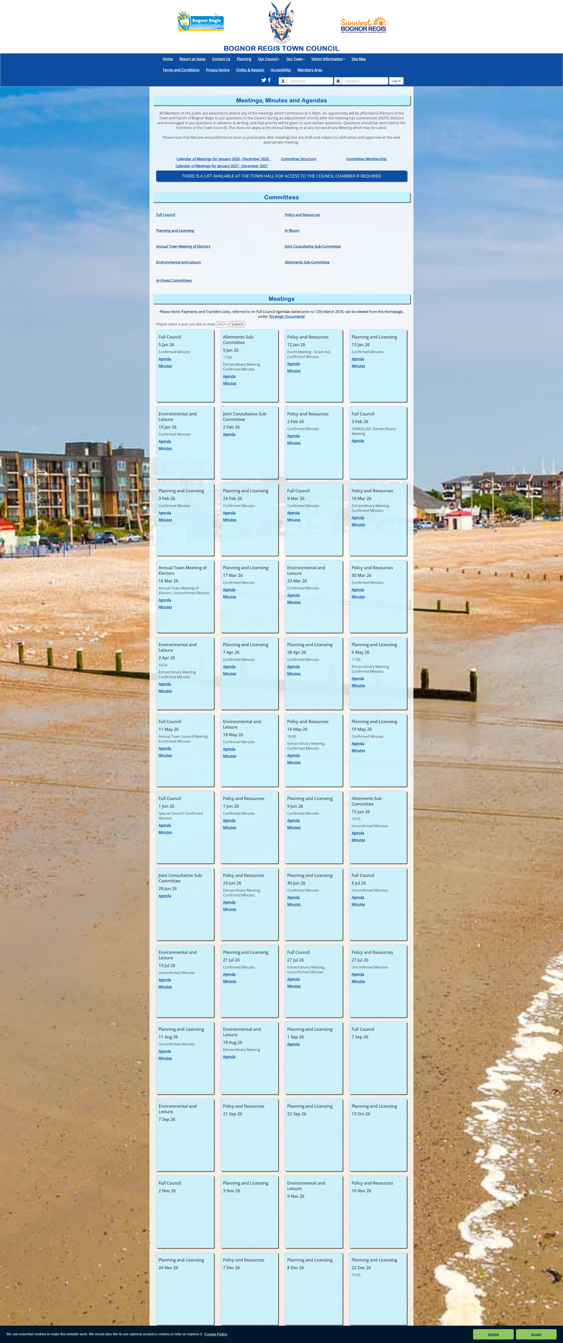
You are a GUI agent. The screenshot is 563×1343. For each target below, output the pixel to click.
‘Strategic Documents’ (287, 316)
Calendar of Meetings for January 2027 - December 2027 (222, 166)
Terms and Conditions (181, 69)
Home (168, 58)
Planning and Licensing (175, 230)
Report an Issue (192, 58)
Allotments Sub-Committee (307, 262)
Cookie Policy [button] (215, 1334)
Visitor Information (327, 58)
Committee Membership (366, 158)
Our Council (268, 58)
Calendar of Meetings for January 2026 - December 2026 (224, 158)
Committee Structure (298, 158)
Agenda (165, 358)
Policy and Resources (302, 214)
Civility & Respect (250, 69)
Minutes (165, 365)
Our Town (294, 58)
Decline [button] (493, 1334)
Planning (244, 58)
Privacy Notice (218, 69)
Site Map (359, 58)
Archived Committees (174, 280)
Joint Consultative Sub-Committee (313, 246)
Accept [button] (536, 1334)
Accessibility (281, 69)
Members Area (310, 69)
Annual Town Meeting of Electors (183, 246)
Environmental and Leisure (178, 262)
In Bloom (292, 230)
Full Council (165, 214)
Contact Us (221, 58)
